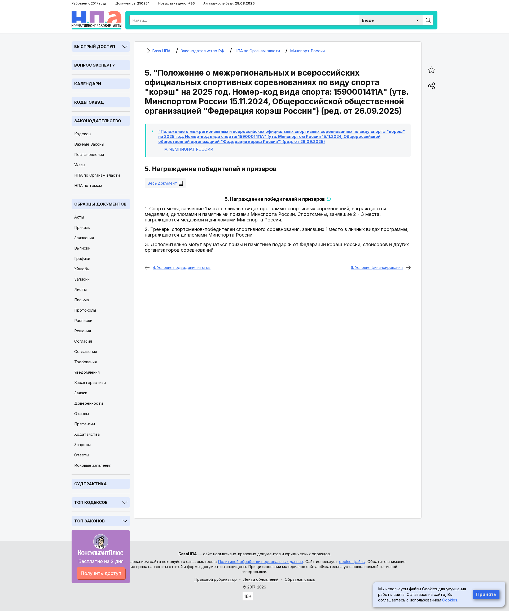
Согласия (83, 341)
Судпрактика (90, 483)
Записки (82, 279)
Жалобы (82, 268)
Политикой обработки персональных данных (260, 561)
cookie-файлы (352, 561)
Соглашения (85, 351)
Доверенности (88, 403)
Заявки (80, 392)
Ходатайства (87, 434)
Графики (82, 258)
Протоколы (85, 310)
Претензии (84, 423)
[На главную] (96, 20)
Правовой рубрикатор (215, 579)
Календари (87, 83)
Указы (79, 164)
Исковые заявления (92, 465)
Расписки (83, 320)
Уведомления (87, 372)
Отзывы (81, 413)
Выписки (82, 248)
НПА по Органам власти (97, 175)
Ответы (81, 454)
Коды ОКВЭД (89, 102)
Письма (81, 299)
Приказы (82, 227)
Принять (486, 594)
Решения (82, 330)
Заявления (84, 237)
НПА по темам (88, 185)
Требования (85, 361)
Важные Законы (89, 144)
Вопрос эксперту (94, 65)
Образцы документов (100, 204)
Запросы (82, 444)
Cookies (449, 600)
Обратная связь (300, 579)
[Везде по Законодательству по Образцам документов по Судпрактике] (391, 19)
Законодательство (97, 120)
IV (188, 149)
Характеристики (90, 382)
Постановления (89, 154)
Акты (79, 217)
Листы (80, 289)
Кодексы (82, 133)
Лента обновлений (260, 579)
